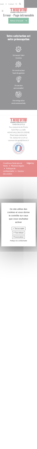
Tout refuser (19, 233)
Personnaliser (18, 237)
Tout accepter (19, 228)
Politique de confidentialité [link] (18, 241)
